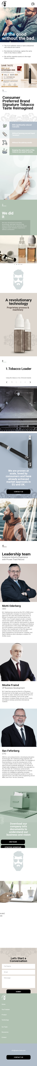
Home (3, 1004)
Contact (4, 1037)
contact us (18, 492)
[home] (3, 3)
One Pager (13, 842)
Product (4, 1015)
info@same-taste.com (19, 1050)
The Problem (6, 1009)
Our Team (5, 1027)
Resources (5, 1032)
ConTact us (18, 1057)
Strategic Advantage (13, 847)
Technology (5, 1020)
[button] (33, 4)
